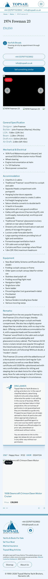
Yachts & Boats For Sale (13, 538)
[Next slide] (40, 91)
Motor (12, 14)
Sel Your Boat (9, 542)
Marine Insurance (10, 546)
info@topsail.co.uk (32, 10)
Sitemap (9, 564)
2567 (5, 455)
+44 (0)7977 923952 (13, 10)
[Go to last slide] (7, 91)
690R (29, 455)
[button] (13, 113)
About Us (24, 564)
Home (5, 14)
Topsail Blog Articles (12, 549)
